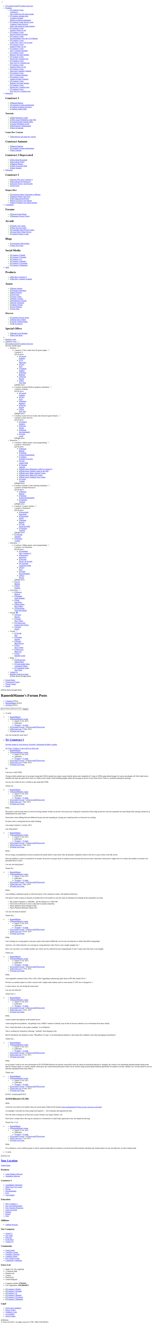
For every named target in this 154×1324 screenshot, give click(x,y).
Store (7, 267)
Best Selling (21, 320)
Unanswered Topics (12, 682)
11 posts (25, 725)
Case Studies (10, 1195)
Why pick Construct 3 (24, 180)
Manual (20, 103)
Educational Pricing (22, 199)
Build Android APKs (25, 122)
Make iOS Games (36, 475)
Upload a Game (23, 234)
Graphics (19, 299)
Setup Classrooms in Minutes (29, 194)
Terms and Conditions (13, 1308)
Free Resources (25, 182)
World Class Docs (23, 197)
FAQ (17, 186)
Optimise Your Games (37, 477)
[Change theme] (20, 676)
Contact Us (14, 672)
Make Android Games (37, 473)
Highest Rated (22, 322)
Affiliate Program (11, 1225)
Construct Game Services (36, 416)
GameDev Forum (11, 1252)
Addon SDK (22, 109)
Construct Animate (32, 387)
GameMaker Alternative (14, 1185)
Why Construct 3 (11, 1204)
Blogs (12, 658)
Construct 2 (24, 506)
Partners (8, 1212)
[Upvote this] (17, 727)
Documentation (10, 1191)
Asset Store (14, 590)
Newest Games (20, 228)
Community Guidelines (13, 1260)
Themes (20, 305)
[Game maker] (19, 344)
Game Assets (10, 1250)
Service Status (10, 1316)
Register (8, 339)
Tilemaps (18, 307)
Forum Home (21, 214)
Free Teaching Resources (14, 1208)
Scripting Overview (24, 107)
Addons (19, 288)
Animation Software (12, 1176)
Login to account (22, 674)
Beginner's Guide (21, 118)
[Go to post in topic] (15, 729)
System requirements (26, 105)
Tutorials (18, 150)
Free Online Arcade (12, 1258)
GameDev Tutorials (12, 1254)
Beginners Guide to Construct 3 (40, 469)
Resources (9, 93)
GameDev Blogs (11, 1256)
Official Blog (24, 243)
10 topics (17, 725)
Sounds (23, 301)
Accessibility (10, 1314)
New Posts (19, 246)
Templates (20, 303)
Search (7, 686)
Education (9, 170)
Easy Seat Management (13, 1206)
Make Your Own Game (13, 1187)
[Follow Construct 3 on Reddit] (17, 255)
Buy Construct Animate (23, 279)
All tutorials (19, 128)
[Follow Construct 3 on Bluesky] (18, 261)
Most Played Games (27, 230)
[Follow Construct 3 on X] (16, 259)
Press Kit (8, 1238)
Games (18, 297)
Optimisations (26, 126)
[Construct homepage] (19, 6)
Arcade (13, 631)
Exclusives (18, 324)
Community (9, 205)
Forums (13, 613)
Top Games (21, 226)
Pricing (7, 1189)
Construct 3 (30, 350)
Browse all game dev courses (25, 137)
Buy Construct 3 (21, 277)
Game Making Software (14, 1174)
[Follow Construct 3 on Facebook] (18, 263)
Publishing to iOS (22, 124)
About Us (8, 1233)
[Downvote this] (35, 727)
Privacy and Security (25, 184)
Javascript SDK (21, 166)
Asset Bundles (22, 333)
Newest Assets (23, 318)
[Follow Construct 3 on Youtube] (18, 257)
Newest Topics (24, 216)
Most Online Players (23, 232)
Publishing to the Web (28, 120)
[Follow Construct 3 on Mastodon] (19, 265)
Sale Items (18, 335)
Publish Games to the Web (39, 471)
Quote (22, 731)
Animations (22, 290)
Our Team (9, 1235)
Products (8, 8)
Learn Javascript (11, 1210)
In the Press (9, 1240)
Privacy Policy (10, 1310)
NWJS (21, 162)
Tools (17, 309)
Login (14, 339)
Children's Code (11, 1312)
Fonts (17, 295)
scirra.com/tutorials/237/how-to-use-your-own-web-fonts (81, 1107)
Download (23, 160)
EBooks (19, 293)
